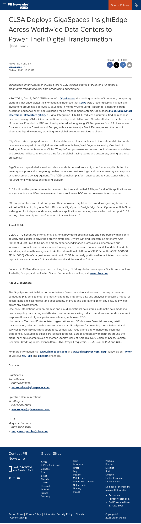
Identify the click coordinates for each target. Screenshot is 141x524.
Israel (76, 468)
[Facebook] (14, 478)
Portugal (109, 461)
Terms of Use (16, 514)
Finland (45, 489)
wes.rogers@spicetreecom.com (31, 409)
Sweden (109, 475)
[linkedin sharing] (123, 65)
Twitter (127, 352)
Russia (108, 464)
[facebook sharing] (110, 65)
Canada (45, 479)
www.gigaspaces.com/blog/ (90, 352)
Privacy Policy (33, 514)
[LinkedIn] (18, 478)
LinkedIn (43, 356)
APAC (44, 462)
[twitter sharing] (116, 65)
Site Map (80, 514)
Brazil (44, 476)
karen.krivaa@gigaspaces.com (31, 387)
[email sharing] (129, 65)
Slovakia (109, 468)
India (75, 461)
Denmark (46, 486)
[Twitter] (10, 478)
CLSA (82, 103)
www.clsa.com (99, 273)
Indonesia (78, 464)
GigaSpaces (67, 98)
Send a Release (120, 5)
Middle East (79, 478)
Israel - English (19, 46)
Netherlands (79, 485)
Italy (75, 471)
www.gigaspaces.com (53, 352)
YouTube (27, 356)
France (44, 493)
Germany (46, 496)
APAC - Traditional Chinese (50, 467)
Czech (44, 482)
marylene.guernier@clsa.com (30, 431)
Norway (77, 488)
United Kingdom (113, 478)
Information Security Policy (58, 514)
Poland (76, 492)
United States (112, 481)
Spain (108, 471)
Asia (43, 472)
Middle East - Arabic (83, 481)
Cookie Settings (18, 518)
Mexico (77, 475)
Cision (115, 518)
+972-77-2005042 (22, 467)
